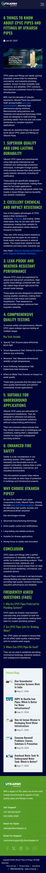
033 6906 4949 (11, 816)
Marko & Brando (30, 869)
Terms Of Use (11, 866)
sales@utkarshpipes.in (14, 828)
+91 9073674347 (12, 812)
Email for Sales (11, 823)
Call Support (9, 807)
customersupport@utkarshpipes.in (21, 840)
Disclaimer (36, 866)
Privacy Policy (24, 866)
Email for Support (12, 836)
